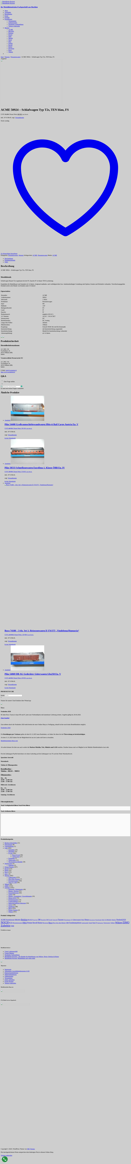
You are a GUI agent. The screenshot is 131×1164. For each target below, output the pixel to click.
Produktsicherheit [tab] (10, 260)
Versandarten (12, 21)
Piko (9, 41)
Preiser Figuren (9, 867)
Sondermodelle (84, 923)
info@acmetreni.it (11, 370)
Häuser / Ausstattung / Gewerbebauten (20, 896)
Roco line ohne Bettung (59, 923)
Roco (10, 50)
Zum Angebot (5, 718)
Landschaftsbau (13, 901)
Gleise (10, 894)
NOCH (5, 922)
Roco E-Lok (16, 855)
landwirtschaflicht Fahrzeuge (17, 903)
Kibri (103, 920)
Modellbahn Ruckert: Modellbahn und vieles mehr (20, 958)
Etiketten (11, 865)
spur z (6, 874)
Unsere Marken (9, 953)
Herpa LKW (12, 898)
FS (71, 920)
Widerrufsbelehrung (11, 974)
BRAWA (11, 31)
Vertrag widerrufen (14, 26)
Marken (7, 28)
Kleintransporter (13, 900)
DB (39, 919)
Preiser (10, 43)
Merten (10, 38)
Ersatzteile (11, 858)
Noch (10, 40)
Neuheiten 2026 (5, 728)
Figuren (61, 920)
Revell (10, 45)
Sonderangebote (75, 923)
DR (47, 920)
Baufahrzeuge (10, 920)
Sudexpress (100, 923)
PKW (10, 908)
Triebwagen (15, 856)
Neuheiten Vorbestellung (15, 24)
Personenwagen (15, 57)
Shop (6, 10)
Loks (6, 848)
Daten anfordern (9, 980)
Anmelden (8, 12)
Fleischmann (8, 844)
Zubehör (7, 887)
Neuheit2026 (121, 920)
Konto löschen (9, 981)
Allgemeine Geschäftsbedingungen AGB (17, 971)
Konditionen (8, 19)
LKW (10, 905)
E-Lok (10, 853)
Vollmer (112, 923)
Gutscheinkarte (9, 846)
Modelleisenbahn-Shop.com (9, 741)
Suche (3, 695)
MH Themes (31, 1149)
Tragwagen (106, 923)
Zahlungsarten (12, 23)
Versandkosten (19, 117)
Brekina (10, 33)
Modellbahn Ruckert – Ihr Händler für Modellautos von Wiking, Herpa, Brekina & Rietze (32, 956)
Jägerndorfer (92, 919)
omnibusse (11, 906)
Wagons (7, 57)
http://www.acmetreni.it (8, 372)
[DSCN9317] (31, 105)
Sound (90, 923)
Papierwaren (8, 863)
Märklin (114, 920)
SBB (67, 923)
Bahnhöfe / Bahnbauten (15, 889)
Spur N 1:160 (12, 882)
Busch (10, 35)
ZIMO (7, 886)
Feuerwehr (55, 920)
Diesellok (11, 851)
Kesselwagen (98, 920)
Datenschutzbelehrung (11, 973)
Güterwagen (12, 877)
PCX (10, 923)
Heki (9, 36)
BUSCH (30, 920)
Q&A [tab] (6, 262)
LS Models (108, 920)
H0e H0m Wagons (14, 879)
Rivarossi (11, 48)
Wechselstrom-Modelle (15, 862)
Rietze (10, 47)
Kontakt (7, 17)
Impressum (8, 969)
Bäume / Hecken (13, 891)
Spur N (94, 923)
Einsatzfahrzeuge (13, 893)
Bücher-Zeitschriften (11, 843)
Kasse (6, 16)
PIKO (25, 923)
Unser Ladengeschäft (11, 951)
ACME (10, 29)
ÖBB (12, 926)
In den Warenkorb (10, 438)
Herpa (87, 920)
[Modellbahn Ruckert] (8, 1)
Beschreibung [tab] (9, 258)
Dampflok (11, 850)
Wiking (10, 52)
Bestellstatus (8, 14)
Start (2, 57)
